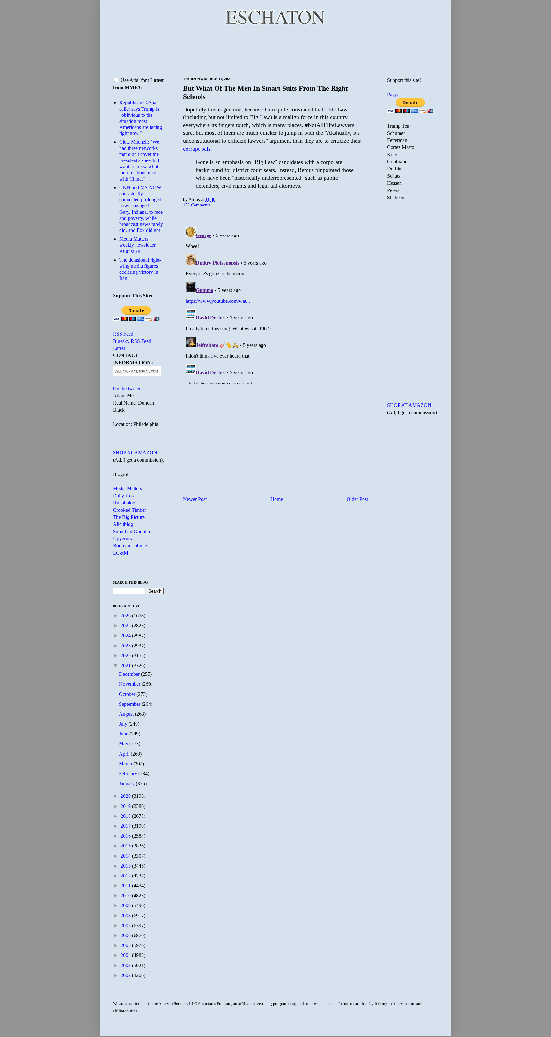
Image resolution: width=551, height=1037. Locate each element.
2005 (126, 945)
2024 (126, 635)
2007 (126, 925)
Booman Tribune (130, 545)
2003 (126, 965)
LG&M (120, 553)
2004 (126, 955)
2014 (126, 856)
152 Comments (196, 204)
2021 (126, 665)
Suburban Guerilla (131, 531)
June (124, 733)
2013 (126, 866)
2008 (126, 915)
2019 (126, 806)
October (127, 694)
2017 (126, 826)
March (126, 763)
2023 (126, 645)
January (127, 783)
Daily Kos (123, 495)
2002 (126, 975)
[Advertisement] (275, 51)
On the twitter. (127, 388)
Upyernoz (123, 538)
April (125, 754)
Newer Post (195, 499)
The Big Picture (129, 517)
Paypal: (394, 94)
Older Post (357, 499)
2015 (126, 845)
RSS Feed (123, 334)
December (130, 674)
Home (276, 499)
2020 (126, 796)
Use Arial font (134, 80)
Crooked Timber (129, 510)
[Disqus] (275, 304)
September (130, 704)
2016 (126, 836)
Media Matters (127, 488)
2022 (126, 655)
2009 (126, 905)
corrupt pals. (197, 148)
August (127, 714)
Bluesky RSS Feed (132, 341)
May (124, 743)
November (130, 684)
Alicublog (123, 524)
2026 (126, 615)
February (128, 773)
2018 (126, 816)
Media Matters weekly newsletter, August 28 (138, 245)
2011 (126, 885)
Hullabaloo (124, 502)
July (124, 724)
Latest (119, 348)
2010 (126, 895)
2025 (126, 625)
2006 (126, 935)
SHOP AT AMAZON (135, 452)
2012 (126, 875)
